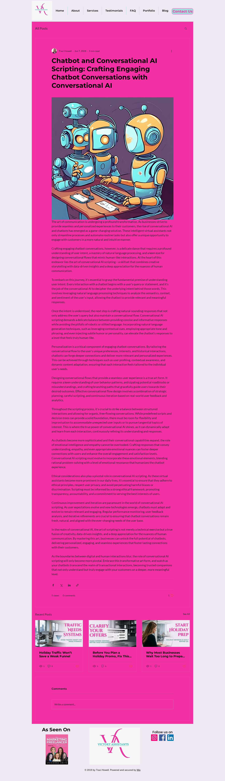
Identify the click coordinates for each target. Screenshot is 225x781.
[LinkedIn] (170, 737)
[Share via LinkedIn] (69, 585)
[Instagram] (154, 737)
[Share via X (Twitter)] (61, 585)
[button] (185, 28)
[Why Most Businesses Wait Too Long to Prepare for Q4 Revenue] (166, 633)
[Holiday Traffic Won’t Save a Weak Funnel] (59, 633)
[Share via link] (77, 585)
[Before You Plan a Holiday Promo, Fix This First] (112, 633)
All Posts (41, 28)
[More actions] (171, 51)
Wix (139, 770)
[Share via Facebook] (53, 585)
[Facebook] (162, 737)
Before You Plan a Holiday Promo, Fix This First (111, 654)
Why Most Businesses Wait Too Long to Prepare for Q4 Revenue (166, 654)
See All (186, 614)
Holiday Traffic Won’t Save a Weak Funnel (55, 654)
